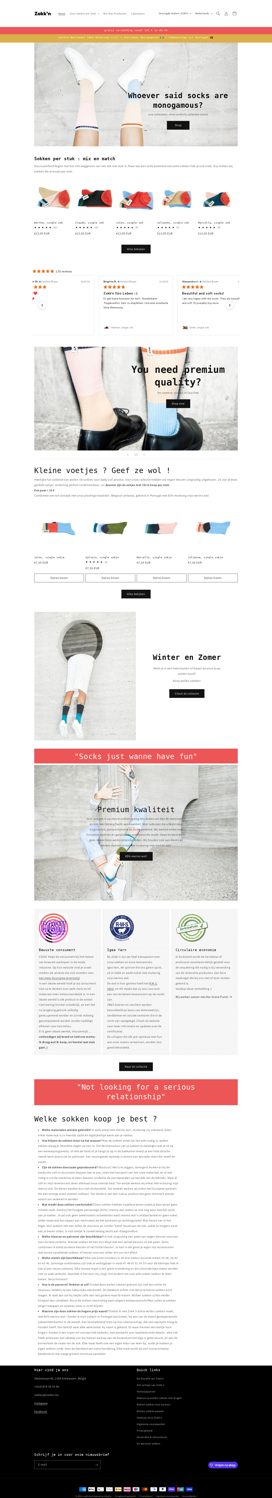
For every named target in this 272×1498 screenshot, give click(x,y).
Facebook (40, 1411)
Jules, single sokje (49, 557)
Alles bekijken (136, 249)
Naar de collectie (136, 1066)
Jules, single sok (129, 223)
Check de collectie (187, 693)
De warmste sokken (148, 1443)
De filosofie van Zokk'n (150, 1378)
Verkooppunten (146, 1391)
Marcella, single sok (214, 223)
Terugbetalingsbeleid (125, 1496)
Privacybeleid (145, 1430)
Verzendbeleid (189, 1496)
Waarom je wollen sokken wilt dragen (159, 1398)
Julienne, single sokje (205, 557)
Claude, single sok (89, 223)
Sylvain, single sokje (102, 557)
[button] (84, 13)
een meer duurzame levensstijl (59, 978)
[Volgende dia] (144, 455)
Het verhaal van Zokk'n (150, 1385)
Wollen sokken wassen (150, 1411)
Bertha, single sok (48, 223)
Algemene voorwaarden (151, 1424)
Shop (178, 125)
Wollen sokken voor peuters (154, 1404)
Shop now (178, 403)
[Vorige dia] (128, 455)
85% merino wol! (136, 856)
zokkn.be (87, 1496)
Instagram (41, 1403)
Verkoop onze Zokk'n (149, 1417)
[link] (57, 328)
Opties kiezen (59, 578)
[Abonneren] (97, 1465)
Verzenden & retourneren (152, 1437)
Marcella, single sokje (154, 557)
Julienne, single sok (173, 223)
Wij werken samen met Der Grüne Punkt (202, 997)
